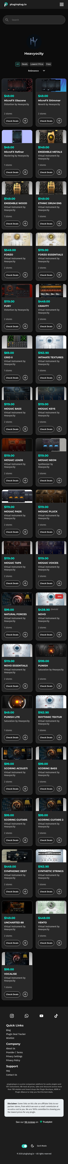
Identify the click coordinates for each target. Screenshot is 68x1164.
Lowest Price (37, 64)
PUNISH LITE (12, 716)
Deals (25, 64)
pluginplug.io (18, 4)
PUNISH (43, 665)
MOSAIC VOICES (48, 562)
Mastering (9, 155)
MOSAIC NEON (47, 460)
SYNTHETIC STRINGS (51, 871)
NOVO (42, 614)
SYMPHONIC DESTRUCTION (21, 871)
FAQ (8, 1071)
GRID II (8, 357)
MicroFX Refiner (14, 151)
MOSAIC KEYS (46, 408)
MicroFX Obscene (15, 100)
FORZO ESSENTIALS (50, 254)
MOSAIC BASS (13, 408)
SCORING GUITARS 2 (50, 819)
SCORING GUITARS (15, 819)
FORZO (8, 254)
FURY (7, 305)
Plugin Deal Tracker (16, 1034)
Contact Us (11, 1075)
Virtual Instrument (47, 155)
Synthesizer (44, 464)
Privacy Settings (14, 1056)
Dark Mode (39, 1146)
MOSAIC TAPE (12, 562)
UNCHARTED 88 (14, 922)
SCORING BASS (47, 768)
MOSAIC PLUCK (47, 511)
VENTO (42, 922)
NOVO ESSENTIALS (16, 665)
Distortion (9, 104)
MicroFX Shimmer (49, 100)
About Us (10, 1048)
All (17, 64)
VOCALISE (10, 973)
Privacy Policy (13, 1060)
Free (48, 64)
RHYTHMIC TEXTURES (51, 716)
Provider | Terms (14, 1052)
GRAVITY (43, 305)
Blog (8, 1030)
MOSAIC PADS (13, 511)
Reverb (42, 104)
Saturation (43, 669)
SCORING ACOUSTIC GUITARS (22, 768)
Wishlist (10, 1038)
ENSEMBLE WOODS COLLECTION (24, 203)
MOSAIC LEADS (13, 460)
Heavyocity (23, 104)
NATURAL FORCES (15, 614)
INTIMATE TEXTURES (50, 357)
